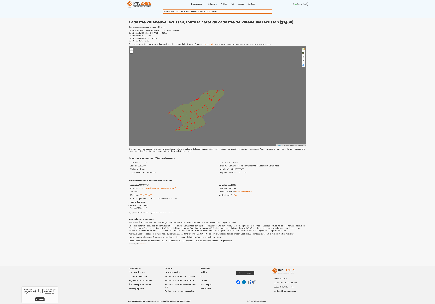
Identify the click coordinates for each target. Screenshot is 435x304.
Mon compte (206, 284)
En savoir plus (143, 244)
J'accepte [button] (40, 299)
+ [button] (131, 49)
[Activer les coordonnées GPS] (303, 57)
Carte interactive (172, 272)
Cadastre (211, 4)
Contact (251, 4)
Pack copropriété (136, 288)
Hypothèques (196, 4)
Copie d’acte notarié (138, 276)
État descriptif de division (140, 284)
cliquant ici (208, 44)
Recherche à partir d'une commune (180, 276)
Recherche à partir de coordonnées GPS (180, 285)
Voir (235, 195)
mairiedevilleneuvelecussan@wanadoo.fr (159, 188)
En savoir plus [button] (49, 293)
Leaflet (279, 145)
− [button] (131, 52)
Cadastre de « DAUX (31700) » (140, 41)
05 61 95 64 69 (146, 195)
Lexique (241, 4)
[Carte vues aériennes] (303, 53)
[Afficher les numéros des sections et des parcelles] (303, 61)
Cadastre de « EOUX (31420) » (140, 35)
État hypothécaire (137, 272)
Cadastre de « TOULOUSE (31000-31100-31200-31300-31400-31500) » (155, 30)
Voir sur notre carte (243, 191)
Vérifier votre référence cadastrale (180, 291)
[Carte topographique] (303, 49)
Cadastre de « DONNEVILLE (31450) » (143, 38)
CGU (251, 301)
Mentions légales (260, 301)
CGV (248, 301)
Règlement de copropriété (140, 280)
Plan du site (206, 288)
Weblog (224, 4)
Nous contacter (245, 273)
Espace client (302, 4)
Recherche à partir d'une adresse (179, 280)
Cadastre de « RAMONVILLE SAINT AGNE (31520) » (148, 33)
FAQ (232, 4)
